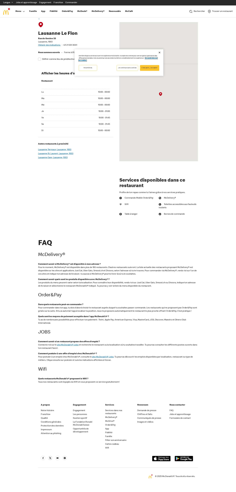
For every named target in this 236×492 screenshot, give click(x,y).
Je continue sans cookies (127, 68)
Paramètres (88, 68)
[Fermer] (160, 53)
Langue (6, 3)
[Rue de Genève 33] (160, 94)
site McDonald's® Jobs (68, 345)
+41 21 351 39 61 (70, 45)
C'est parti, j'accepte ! (149, 68)
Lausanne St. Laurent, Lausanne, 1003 (55, 154)
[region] (119, 62)
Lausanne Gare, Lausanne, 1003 (53, 158)
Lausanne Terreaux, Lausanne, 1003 (54, 150)
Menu (18, 11)
